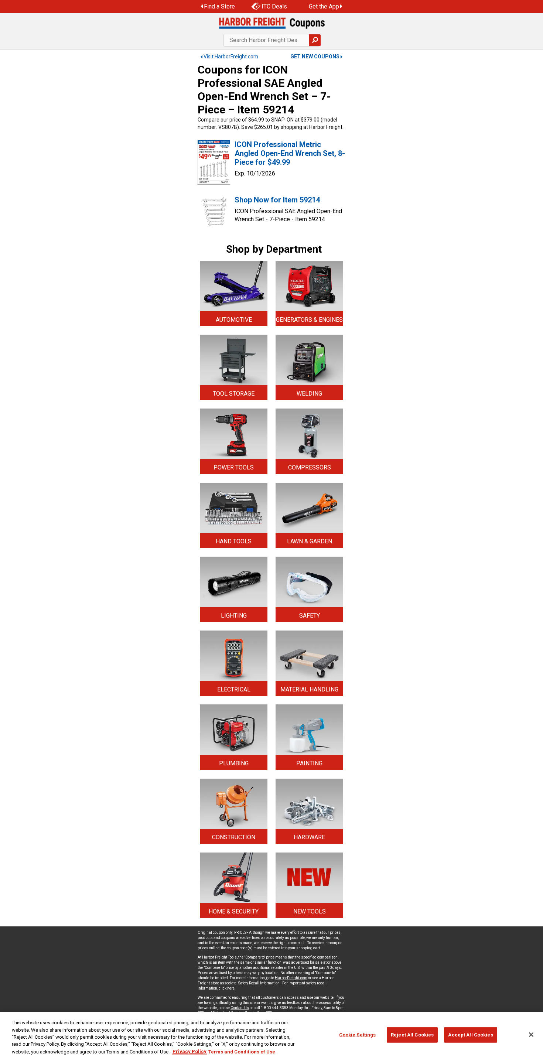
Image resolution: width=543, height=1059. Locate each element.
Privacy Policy (189, 1051)
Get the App (324, 6)
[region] (271, 1035)
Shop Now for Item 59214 (277, 199)
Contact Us (239, 1008)
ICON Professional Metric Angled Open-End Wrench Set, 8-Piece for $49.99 (290, 153)
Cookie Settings (357, 1035)
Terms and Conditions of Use (241, 1051)
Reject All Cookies (412, 1035)
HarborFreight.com (291, 978)
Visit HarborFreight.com (231, 56)
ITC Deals (274, 6)
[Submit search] (315, 40)
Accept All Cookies (470, 1035)
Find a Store (219, 6)
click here (227, 988)
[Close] (531, 1034)
